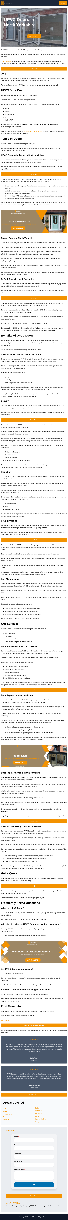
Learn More (34, 690)
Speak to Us (34, 821)
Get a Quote (32, 36)
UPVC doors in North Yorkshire (33, 131)
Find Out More (34, 174)
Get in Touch (34, 420)
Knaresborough (8, 1114)
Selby (5, 1111)
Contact (62, 3)
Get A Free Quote (34, 1094)
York (2, 1020)
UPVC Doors (7, 61)
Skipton (37, 1116)
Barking (7, 1020)
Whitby (37, 1122)
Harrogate (6, 1120)
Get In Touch (34, 1196)
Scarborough (39, 1113)
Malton (5, 1117)
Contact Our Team (34, 540)
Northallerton (39, 1110)
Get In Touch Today (34, 68)
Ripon (37, 1107)
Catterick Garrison (40, 1119)
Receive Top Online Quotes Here (34, 1025)
